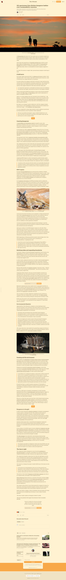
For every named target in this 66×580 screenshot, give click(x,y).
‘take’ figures (19, 253)
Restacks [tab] (22, 521)
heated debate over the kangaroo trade (26, 123)
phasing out (36, 76)
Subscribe (58, 1)
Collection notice (39, 573)
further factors (27, 64)
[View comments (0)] (21, 15)
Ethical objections (20, 477)
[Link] (15, 74)
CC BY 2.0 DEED (33, 53)
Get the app (37, 575)
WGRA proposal (44, 295)
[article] (33, 538)
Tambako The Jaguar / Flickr (29, 211)
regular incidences (29, 154)
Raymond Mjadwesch (25, 171)
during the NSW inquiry (30, 262)
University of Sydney (36, 152)
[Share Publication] (55, 2)
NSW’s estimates (29, 177)
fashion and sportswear (37, 479)
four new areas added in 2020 (31, 278)
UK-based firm (21, 56)
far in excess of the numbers (23, 132)
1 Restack (23, 512)
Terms (35, 573)
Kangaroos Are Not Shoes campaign (35, 474)
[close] (41, 549)
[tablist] (20, 522)
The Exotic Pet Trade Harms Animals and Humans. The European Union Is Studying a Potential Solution (28, 544)
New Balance (32, 92)
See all (18, 560)
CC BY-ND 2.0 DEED (41, 211)
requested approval (30, 288)
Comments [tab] (18, 521)
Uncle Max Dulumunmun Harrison (24, 440)
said (33, 403)
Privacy (32, 573)
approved (25, 291)
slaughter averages (32, 267)
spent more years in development (36, 99)
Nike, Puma (25, 92)
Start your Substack (31, 575)
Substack (28, 578)
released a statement (33, 411)
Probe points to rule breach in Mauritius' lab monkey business (28, 536)
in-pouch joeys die (37, 457)
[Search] (53, 2)
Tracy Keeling (22, 556)
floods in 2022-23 (20, 330)
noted (42, 174)
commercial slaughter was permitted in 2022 (38, 137)
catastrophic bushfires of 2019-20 (34, 330)
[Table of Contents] (1, 290)
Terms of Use (37, 564)
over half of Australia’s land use (29, 368)
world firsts (28, 105)
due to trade (19, 64)
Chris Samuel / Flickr (31, 52)
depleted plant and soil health (23, 371)
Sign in (63, 1)
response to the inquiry (24, 180)
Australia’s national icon (35, 62)
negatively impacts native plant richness (25, 399)
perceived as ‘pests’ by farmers (33, 367)
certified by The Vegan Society (34, 107)
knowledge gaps (31, 392)
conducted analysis (26, 215)
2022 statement (21, 436)
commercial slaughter (31, 129)
